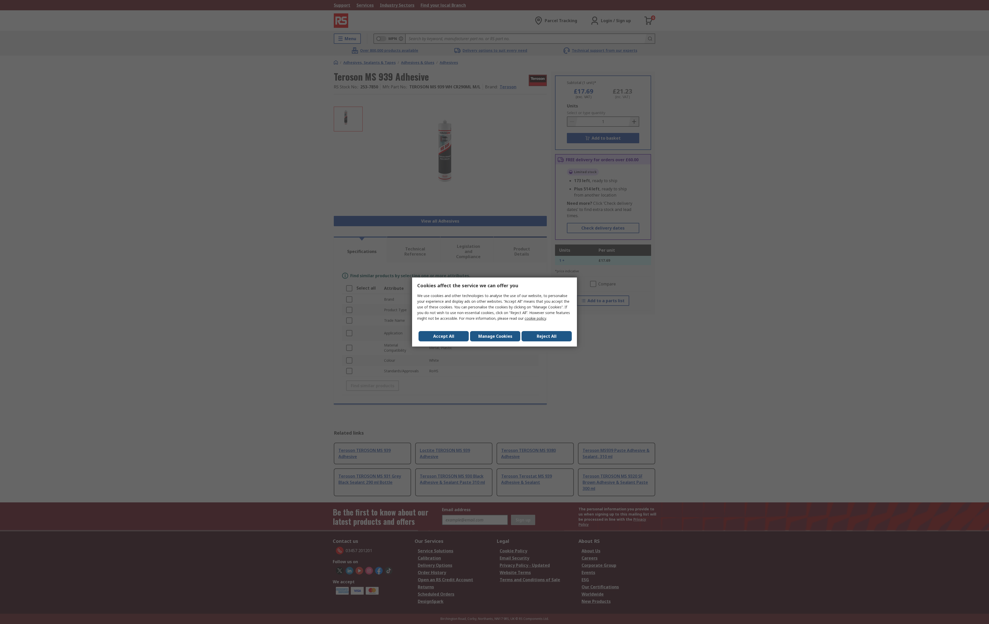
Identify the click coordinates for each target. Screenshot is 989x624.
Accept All (443, 336)
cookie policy (535, 318)
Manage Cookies (495, 336)
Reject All (547, 336)
